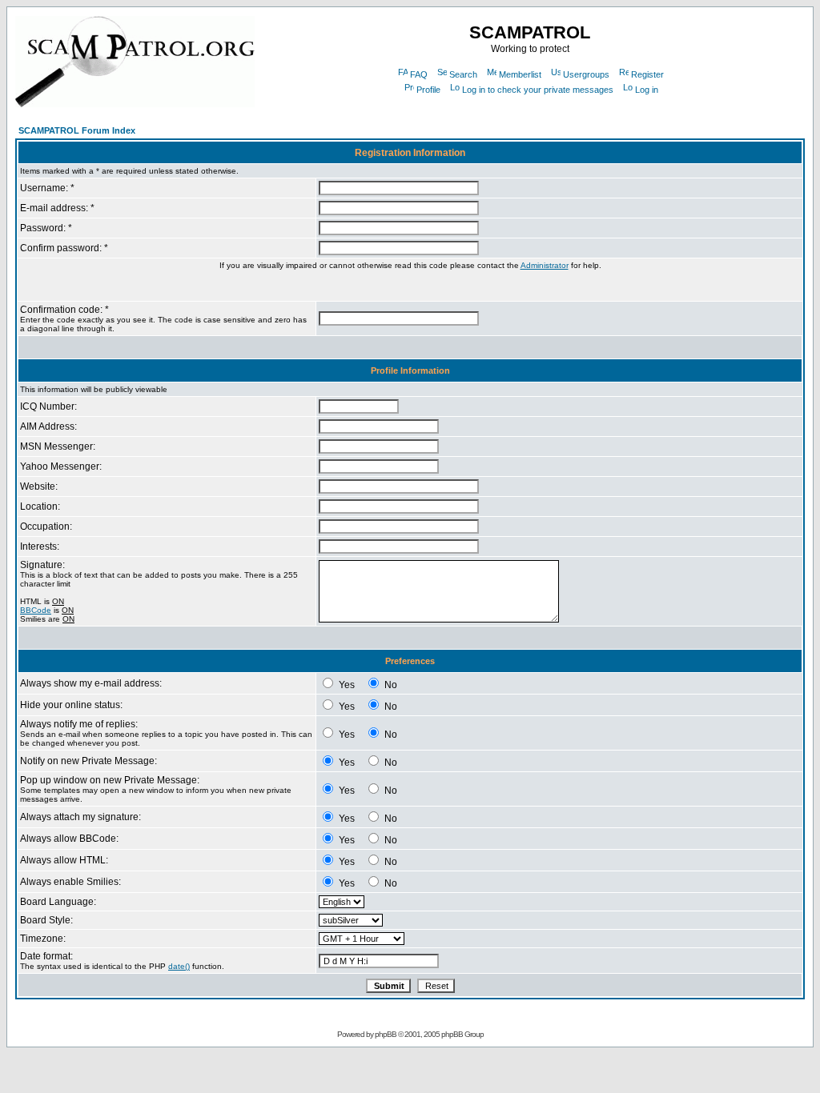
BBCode (35, 610)
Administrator (545, 265)
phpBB (385, 1034)
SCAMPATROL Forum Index (76, 130)
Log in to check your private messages (537, 89)
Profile (428, 89)
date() (179, 966)
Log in (646, 89)
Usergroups (586, 74)
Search (463, 74)
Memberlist (520, 74)
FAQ (419, 74)
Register (647, 74)
